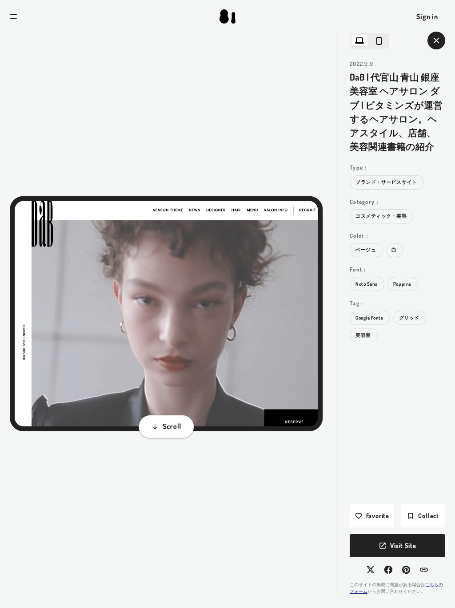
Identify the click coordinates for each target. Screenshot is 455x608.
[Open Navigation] (13, 16)
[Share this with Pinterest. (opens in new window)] (406, 570)
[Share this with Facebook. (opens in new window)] (388, 570)
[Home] (227, 16)
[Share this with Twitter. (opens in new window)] (370, 570)
